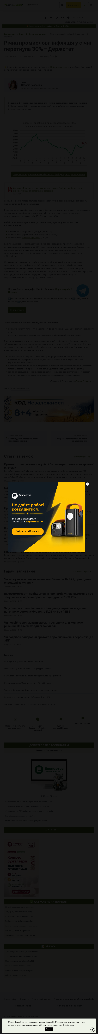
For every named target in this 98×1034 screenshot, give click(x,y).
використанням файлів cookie (61, 1025)
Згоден (49, 1029)
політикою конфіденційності (34, 1025)
